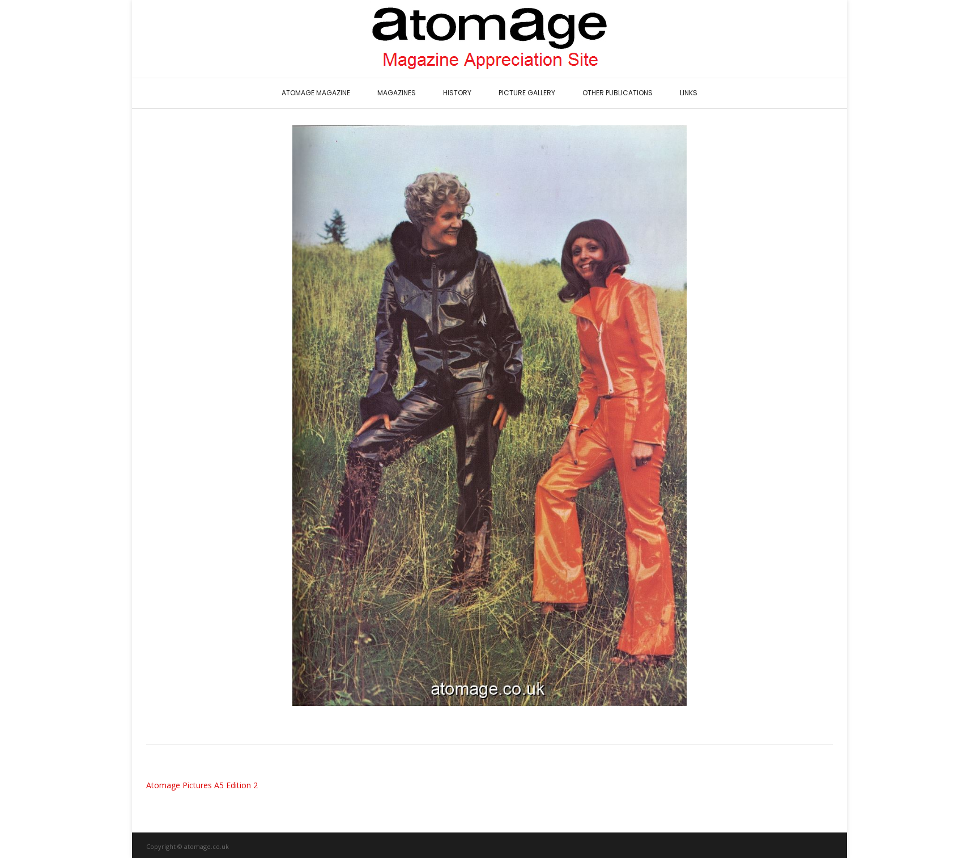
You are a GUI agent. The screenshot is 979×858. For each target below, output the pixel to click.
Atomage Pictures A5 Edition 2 (202, 785)
